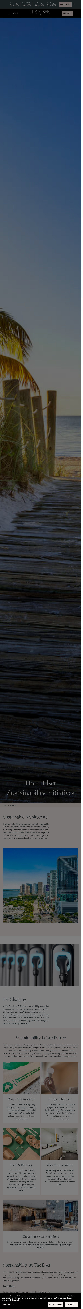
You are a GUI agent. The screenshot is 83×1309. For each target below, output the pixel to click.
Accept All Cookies (55, 1305)
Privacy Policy (15, 1300)
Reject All (71, 1305)
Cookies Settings (8, 1304)
